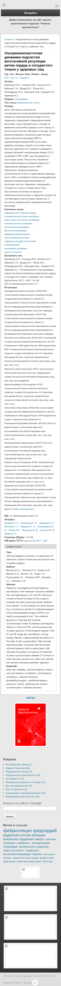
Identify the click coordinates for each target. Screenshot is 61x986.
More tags (48, 861)
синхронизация (12, 244)
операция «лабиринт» (17, 843)
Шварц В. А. (10, 533)
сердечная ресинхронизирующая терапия (22, 852)
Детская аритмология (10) (19, 785)
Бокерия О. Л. (11, 522)
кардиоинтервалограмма (17, 234)
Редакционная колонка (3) (19, 771)
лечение (51, 839)
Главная (8, 39)
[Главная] (4, 5)
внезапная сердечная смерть (24, 839)
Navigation (30, 13)
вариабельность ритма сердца (20, 212)
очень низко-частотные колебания (21, 219)
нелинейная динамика (15, 248)
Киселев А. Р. (11, 526)
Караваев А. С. (47, 522)
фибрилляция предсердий (30, 830)
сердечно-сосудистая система (20, 241)
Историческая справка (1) (19, 764)
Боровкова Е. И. (29, 522)
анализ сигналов (13, 251)
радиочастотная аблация (24, 834)
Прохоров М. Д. (30, 530)
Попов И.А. (14, 530)
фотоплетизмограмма (15, 230)
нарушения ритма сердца (26, 857)
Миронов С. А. (28, 526)
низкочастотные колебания (18, 223)
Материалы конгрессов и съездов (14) (25, 782)
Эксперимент (21, 99)
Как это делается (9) (16, 789)
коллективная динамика (16, 226)
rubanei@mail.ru (27, 509)
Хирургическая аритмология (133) (23, 775)
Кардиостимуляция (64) (18, 767)
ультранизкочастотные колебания (21, 216)
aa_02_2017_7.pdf (38, 540)
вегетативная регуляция (16, 237)
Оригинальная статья (29, 102)
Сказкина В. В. (47, 530)
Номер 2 (24, 77)
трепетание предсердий (29, 861)
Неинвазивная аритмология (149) (22, 796)
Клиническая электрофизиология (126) (26, 792)
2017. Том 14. (11, 77)
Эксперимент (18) (15, 778)
